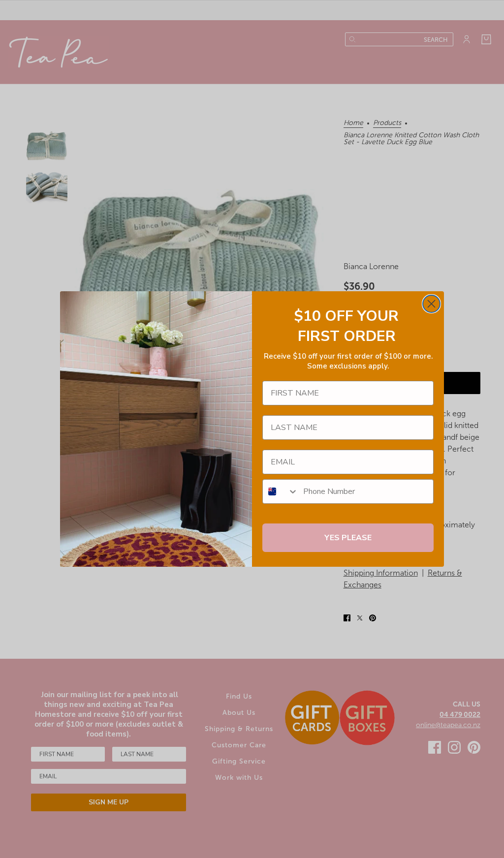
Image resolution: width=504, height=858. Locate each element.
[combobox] (280, 491)
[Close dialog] (431, 303)
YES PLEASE (348, 537)
